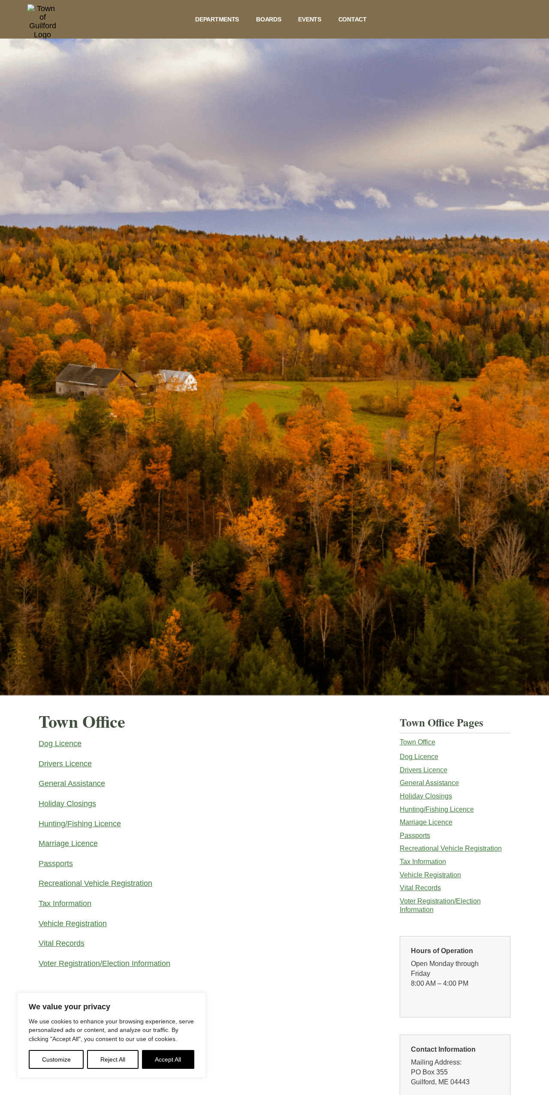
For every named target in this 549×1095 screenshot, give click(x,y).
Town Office (417, 742)
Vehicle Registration (73, 923)
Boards (268, 19)
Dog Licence (60, 743)
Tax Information (65, 903)
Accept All (168, 1059)
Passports (56, 863)
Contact (352, 19)
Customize (56, 1059)
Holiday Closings (67, 803)
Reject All (112, 1059)
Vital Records (61, 943)
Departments (217, 19)
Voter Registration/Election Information (104, 963)
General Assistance (72, 783)
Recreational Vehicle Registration (95, 883)
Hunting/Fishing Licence (80, 823)
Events (309, 19)
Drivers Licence (65, 763)
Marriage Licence (68, 843)
